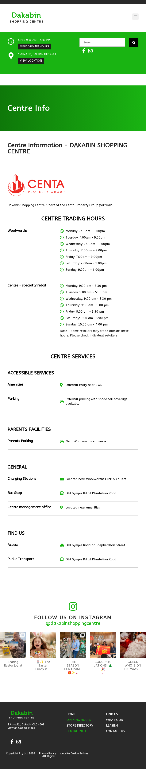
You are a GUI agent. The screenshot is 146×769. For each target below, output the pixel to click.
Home (71, 714)
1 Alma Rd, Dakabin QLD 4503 (37, 54)
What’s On (114, 720)
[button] (135, 16)
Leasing (112, 725)
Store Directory (80, 725)
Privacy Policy (47, 753)
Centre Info (76, 731)
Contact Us (115, 731)
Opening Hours (79, 720)
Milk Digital (49, 756)
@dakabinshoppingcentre (73, 623)
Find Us (112, 714)
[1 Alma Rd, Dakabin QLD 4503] (11, 55)
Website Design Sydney (74, 753)
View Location (31, 60)
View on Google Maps (21, 728)
